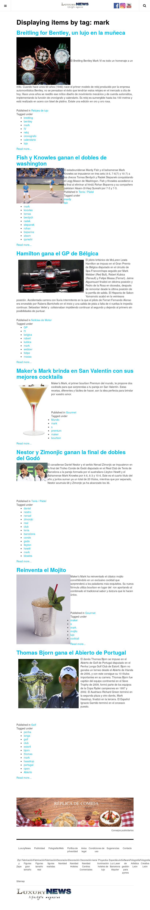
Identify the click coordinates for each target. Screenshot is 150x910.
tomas (27, 213)
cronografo (30, 136)
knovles (28, 210)
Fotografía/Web (56, 848)
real (26, 523)
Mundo (55, 419)
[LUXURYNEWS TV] (129, 5)
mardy (67, 199)
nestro (27, 512)
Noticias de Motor (41, 320)
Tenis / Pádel (86, 192)
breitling (28, 117)
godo (27, 541)
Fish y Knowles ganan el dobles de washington (61, 160)
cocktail (74, 638)
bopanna (29, 232)
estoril (27, 746)
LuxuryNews (24, 848)
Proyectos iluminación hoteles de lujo (103, 864)
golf (26, 739)
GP (25, 327)
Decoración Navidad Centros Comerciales (86, 864)
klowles (28, 556)
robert (27, 338)
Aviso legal (84, 850)
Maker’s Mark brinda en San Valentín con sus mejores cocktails (75, 373)
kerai (94, 859)
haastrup (29, 761)
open (27, 768)
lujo (26, 143)
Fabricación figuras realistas (51, 863)
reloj (26, 132)
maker (55, 434)
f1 (25, 331)
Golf (33, 724)
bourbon (56, 438)
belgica (28, 334)
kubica (27, 342)
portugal (28, 765)
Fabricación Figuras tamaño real (39, 864)
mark (27, 125)
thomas (28, 754)
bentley (28, 121)
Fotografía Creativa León (145, 863)
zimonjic (28, 519)
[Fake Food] (75, 811)
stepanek (29, 224)
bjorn (27, 750)
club (26, 526)
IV (25, 128)
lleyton (27, 545)
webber (28, 349)
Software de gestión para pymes (125, 866)
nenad (27, 515)
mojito (73, 631)
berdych (28, 217)
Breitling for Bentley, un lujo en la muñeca (70, 32)
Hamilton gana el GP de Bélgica (57, 253)
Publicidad (39, 848)
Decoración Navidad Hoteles (74, 863)
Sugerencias (113, 848)
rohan (27, 228)
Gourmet (71, 412)
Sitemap (20, 881)
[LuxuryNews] (75, 5)
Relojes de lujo (39, 110)
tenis (26, 530)
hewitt (27, 548)
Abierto (28, 772)
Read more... (24, 149)
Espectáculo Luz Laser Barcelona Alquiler (115, 864)
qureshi (28, 239)
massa (27, 356)
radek (27, 221)
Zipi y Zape (19, 863)
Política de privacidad (72, 850)
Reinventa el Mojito (41, 570)
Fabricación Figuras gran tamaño (27, 864)
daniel (27, 508)
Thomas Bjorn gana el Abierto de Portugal (71, 652)
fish (66, 203)
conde (27, 537)
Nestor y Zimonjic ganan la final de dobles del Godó (71, 455)
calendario (30, 139)
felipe (27, 353)
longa (27, 735)
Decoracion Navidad (62, 861)
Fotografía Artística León (135, 863)
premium (56, 430)
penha (27, 732)
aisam (27, 235)
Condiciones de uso (96, 850)
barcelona (29, 534)
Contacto (127, 848)
